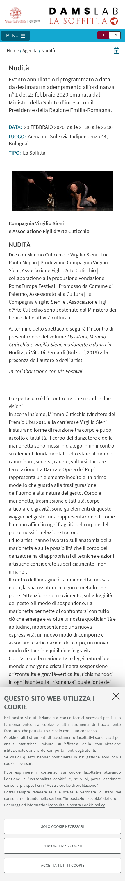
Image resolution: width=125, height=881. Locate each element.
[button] (15, 36)
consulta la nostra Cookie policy (77, 804)
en (114, 35)
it (103, 35)
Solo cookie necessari (62, 826)
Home (13, 50)
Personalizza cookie (62, 845)
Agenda (30, 50)
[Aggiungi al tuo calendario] (116, 50)
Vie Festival (70, 371)
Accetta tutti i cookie (62, 865)
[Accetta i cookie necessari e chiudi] (116, 696)
